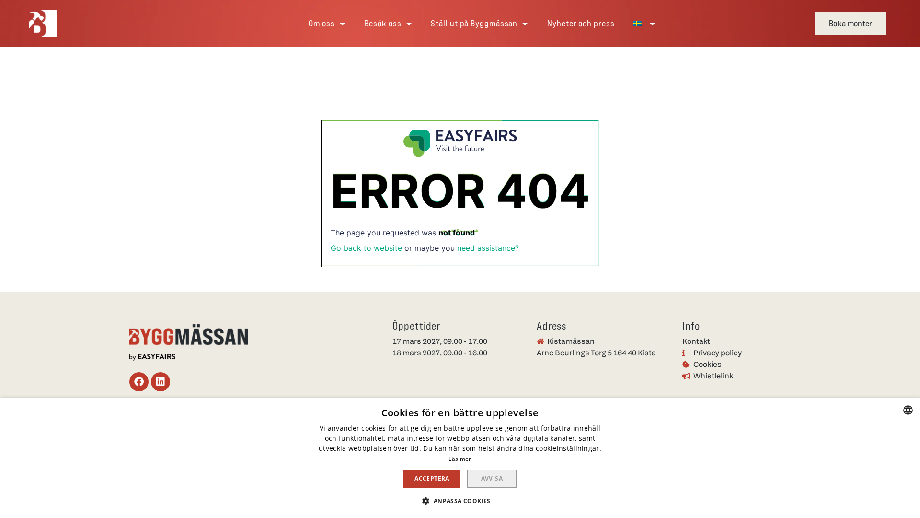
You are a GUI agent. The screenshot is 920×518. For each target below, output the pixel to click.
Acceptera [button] (431, 478)
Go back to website (366, 248)
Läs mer (459, 459)
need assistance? (488, 248)
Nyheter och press (580, 23)
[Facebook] (139, 381)
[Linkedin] (160, 381)
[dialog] (460, 458)
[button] (850, 23)
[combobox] (908, 410)
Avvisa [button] (492, 478)
